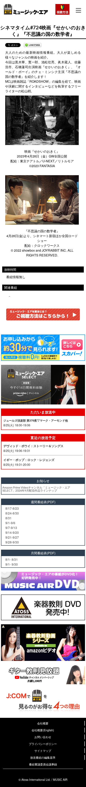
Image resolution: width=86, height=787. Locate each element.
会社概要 (42, 723)
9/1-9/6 (10, 523)
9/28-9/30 (12, 542)
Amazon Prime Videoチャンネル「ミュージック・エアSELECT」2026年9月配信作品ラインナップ (36, 489)
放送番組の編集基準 (42, 757)
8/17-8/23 (12, 508)
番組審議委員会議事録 (43, 764)
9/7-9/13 (11, 527)
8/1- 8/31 (11, 559)
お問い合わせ (42, 737)
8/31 (8, 518)
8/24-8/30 (12, 513)
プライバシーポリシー (43, 744)
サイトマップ (42, 751)
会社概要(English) (43, 730)
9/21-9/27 (12, 537)
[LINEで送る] (32, 45)
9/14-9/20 (12, 532)
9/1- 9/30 (11, 564)
